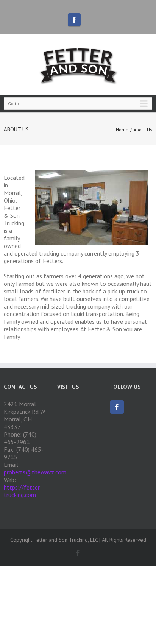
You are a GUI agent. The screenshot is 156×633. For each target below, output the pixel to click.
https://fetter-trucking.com (23, 491)
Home (122, 130)
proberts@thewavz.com (35, 472)
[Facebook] (74, 19)
